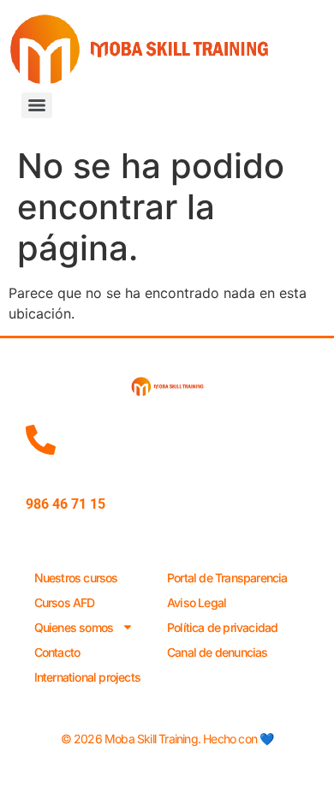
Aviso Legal (196, 602)
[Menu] (36, 105)
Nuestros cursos (76, 577)
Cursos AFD (64, 602)
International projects (87, 677)
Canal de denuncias (217, 652)
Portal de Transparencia (227, 577)
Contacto (57, 652)
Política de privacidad (222, 627)
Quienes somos (74, 627)
